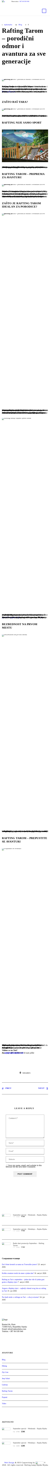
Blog (20, 25)
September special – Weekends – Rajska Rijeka (30, 1215)
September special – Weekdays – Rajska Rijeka (30, 1229)
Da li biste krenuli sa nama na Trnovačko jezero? (19, 1264)
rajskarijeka (8, 25)
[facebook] (4, 4)
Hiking (4, 1366)
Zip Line (5, 1372)
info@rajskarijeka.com (13, 1053)
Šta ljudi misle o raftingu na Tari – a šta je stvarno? (20, 1297)
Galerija (5, 1385)
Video (4, 1404)
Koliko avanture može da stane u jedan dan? (18, 1273)
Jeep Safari (6, 1378)
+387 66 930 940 (24, 1)
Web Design (9, 1463)
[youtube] (8, 4)
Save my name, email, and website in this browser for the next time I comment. (24, 1166)
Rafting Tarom (8, 92)
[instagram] (13, 4)
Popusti (4, 1397)
